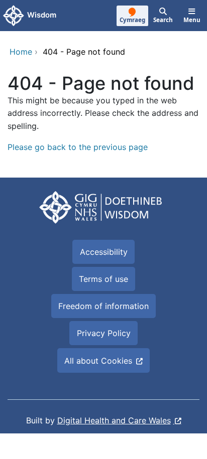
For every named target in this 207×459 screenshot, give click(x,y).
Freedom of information (103, 306)
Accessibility (104, 252)
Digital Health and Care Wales (114, 420)
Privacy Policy (104, 333)
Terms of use (103, 279)
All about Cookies (98, 361)
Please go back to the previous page (78, 147)
